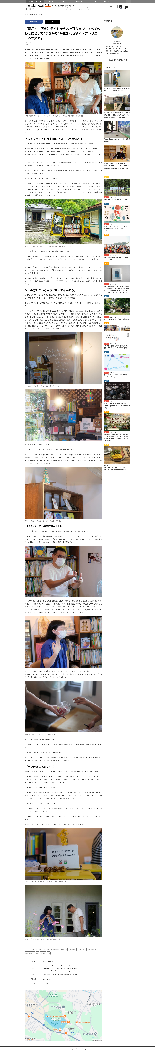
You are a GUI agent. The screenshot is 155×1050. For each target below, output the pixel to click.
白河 (88, 949)
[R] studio (65, 1)
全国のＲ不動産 (34, 1)
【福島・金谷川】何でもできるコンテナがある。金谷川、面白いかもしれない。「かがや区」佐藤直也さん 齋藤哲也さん (117, 114)
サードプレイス (29, 949)
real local (92, 1)
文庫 (48, 953)
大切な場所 (72, 949)
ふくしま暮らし (29, 953)
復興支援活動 (55, 949)
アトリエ (46, 949)
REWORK (106, 1)
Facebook (33, 22)
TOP (26, 14)
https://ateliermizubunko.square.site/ (63, 971)
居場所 (79, 949)
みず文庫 (43, 953)
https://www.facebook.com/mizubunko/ (64, 968)
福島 (84, 949)
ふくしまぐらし (95, 949)
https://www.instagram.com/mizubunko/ (64, 966)
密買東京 (51, 1)
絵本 (37, 953)
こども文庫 (39, 949)
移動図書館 (64, 949)
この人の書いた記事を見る (117, 60)
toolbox (79, 1)
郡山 (31, 14)
